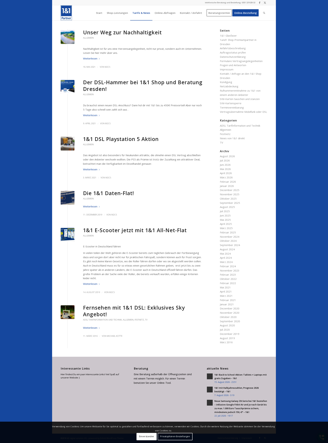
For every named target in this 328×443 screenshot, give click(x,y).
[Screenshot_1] (67, 87)
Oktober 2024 (228, 240)
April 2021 (226, 291)
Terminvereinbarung (232, 107)
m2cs (107, 66)
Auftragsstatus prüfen (233, 52)
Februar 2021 (228, 300)
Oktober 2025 (228, 198)
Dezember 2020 (229, 308)
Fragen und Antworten (233, 65)
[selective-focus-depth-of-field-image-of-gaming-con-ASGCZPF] (67, 144)
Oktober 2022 (228, 279)
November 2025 (229, 194)
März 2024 (226, 262)
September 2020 (230, 321)
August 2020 (227, 325)
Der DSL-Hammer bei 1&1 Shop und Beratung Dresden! (142, 85)
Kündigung (226, 82)
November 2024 (229, 236)
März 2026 (226, 177)
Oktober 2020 (228, 317)
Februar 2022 (228, 283)
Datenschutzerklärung (233, 56)
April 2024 (226, 257)
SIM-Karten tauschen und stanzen (240, 99)
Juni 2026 (225, 164)
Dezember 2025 (229, 190)
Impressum (226, 69)
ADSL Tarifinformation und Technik (102, 319)
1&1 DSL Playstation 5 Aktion (121, 138)
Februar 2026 (228, 181)
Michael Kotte (114, 336)
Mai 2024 (225, 253)
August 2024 (227, 249)
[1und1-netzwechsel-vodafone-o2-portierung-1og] (67, 198)
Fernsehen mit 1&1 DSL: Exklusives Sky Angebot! (134, 311)
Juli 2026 (225, 160)
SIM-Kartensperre (230, 103)
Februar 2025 (228, 232)
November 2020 (229, 312)
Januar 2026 (227, 186)
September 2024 (230, 245)
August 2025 (227, 207)
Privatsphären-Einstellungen (175, 436)
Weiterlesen (90, 58)
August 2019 (227, 338)
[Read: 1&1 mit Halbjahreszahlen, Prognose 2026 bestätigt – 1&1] (210, 389)
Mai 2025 (225, 219)
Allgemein (88, 37)
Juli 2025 (225, 211)
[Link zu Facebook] (259, 2)
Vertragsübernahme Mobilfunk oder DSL (243, 111)
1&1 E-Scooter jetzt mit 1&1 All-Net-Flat (135, 230)
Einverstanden (146, 436)
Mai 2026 (225, 169)
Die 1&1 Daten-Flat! (108, 193)
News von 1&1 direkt (232, 138)
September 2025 (230, 203)
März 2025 (226, 228)
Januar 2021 (227, 304)
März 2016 (226, 342)
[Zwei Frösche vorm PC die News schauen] (67, 312)
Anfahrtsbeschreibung (233, 48)
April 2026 (226, 173)
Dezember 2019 (229, 334)
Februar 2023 (228, 274)
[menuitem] (99, 12)
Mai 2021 (225, 287)
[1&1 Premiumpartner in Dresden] (66, 12)
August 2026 (227, 156)
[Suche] (264, 12)
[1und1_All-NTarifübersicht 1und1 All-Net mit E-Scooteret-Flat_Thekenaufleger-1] (67, 235)
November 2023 (229, 270)
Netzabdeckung (229, 86)
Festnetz (139, 319)
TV (146, 319)
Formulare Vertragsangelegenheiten (241, 61)
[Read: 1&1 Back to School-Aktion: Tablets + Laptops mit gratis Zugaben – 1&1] (210, 376)
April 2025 (226, 224)
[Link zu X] (264, 2)
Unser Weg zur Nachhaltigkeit (122, 32)
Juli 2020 (225, 329)
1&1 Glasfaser (228, 35)
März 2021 (226, 295)
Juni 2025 (225, 215)
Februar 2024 (228, 266)
